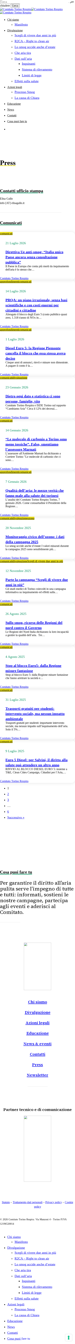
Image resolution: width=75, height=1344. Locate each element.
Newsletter (37, 1075)
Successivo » (15, 817)
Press (37, 1064)
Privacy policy (53, 1202)
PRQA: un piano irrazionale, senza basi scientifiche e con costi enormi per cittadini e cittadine (36, 305)
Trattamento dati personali (27, 1202)
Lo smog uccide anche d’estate (35, 1264)
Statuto (6, 1202)
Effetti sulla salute (27, 1298)
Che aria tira (23, 1270)
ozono (30, 518)
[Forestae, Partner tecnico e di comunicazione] (37, 1180)
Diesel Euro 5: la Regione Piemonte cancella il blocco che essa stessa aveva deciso (35, 353)
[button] (16, 209)
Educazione (37, 1033)
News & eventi (37, 1043)
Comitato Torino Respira (14, 278)
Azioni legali (37, 1022)
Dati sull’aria (23, 1276)
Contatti (37, 1054)
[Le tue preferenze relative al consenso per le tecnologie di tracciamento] (68, 1337)
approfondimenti (9, 281)
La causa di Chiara (27, 1315)
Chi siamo (37, 1002)
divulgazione (20, 377)
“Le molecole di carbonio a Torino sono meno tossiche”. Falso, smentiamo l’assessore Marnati (36, 444)
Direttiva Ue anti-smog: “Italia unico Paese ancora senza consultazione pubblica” (34, 257)
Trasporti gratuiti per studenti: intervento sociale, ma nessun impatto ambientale (35, 713)
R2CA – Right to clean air (32, 1258)
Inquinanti (28, 1281)
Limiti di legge (32, 1292)
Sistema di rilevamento (37, 1287)
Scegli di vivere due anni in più (45, 561)
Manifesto (21, 1242)
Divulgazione (37, 1012)
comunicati (6, 233)
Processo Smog (25, 1309)
